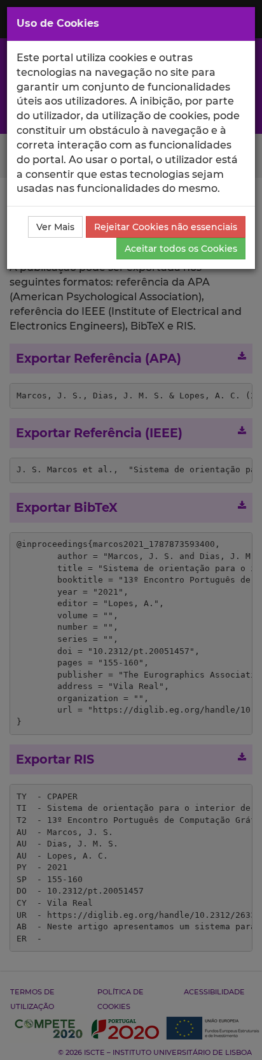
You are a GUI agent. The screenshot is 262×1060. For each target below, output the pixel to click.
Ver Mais (55, 227)
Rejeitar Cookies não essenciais (165, 227)
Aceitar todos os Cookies (181, 248)
